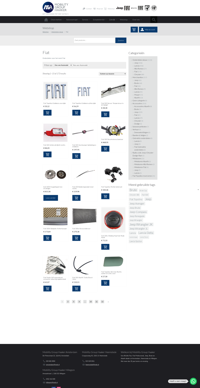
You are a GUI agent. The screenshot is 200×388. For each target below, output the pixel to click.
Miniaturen (137, 158)
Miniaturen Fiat (140, 167)
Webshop (111, 9)
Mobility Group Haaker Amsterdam (60, 352)
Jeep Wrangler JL (139, 228)
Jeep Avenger (137, 203)
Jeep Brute (135, 207)
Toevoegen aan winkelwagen (47, 113)
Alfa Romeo (138, 68)
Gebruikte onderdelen (141, 138)
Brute (136, 83)
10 (91, 302)
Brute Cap (143, 191)
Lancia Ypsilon (136, 241)
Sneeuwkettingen (141, 132)
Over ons (136, 19)
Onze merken (56, 19)
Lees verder (51, 198)
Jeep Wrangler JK (141, 224)
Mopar (137, 95)
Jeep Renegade (137, 216)
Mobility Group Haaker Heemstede (99, 352)
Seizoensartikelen (140, 126)
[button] (193, 381)
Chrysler (137, 74)
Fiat (135, 71)
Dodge (137, 124)
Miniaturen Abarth (141, 161)
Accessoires (137, 103)
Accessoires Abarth (142, 106)
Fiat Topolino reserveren (142, 176)
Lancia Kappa (133, 237)
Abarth (137, 97)
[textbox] (80, 65)
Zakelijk (112, 19)
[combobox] (80, 65)
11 (96, 302)
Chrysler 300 (134, 195)
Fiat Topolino (136, 199)
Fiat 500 (145, 195)
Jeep (136, 63)
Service (85, 19)
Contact (89, 9)
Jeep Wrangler (136, 220)
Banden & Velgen (139, 135)
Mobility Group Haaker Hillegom (59, 370)
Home (46, 19)
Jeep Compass (138, 212)
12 (102, 302)
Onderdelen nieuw (57, 32)
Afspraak (100, 9)
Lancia (136, 66)
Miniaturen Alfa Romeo (143, 164)
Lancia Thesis (144, 237)
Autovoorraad (71, 19)
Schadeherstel (98, 19)
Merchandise (138, 77)
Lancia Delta (146, 232)
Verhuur (136, 129)
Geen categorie (139, 100)
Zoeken (121, 40)
